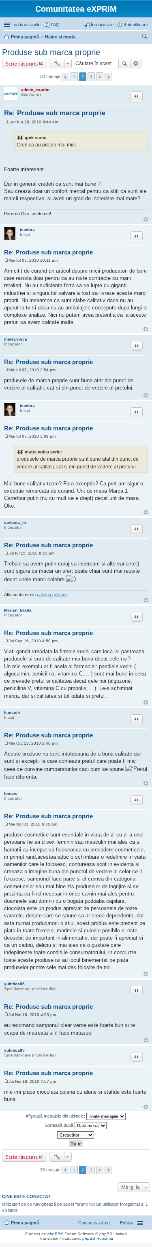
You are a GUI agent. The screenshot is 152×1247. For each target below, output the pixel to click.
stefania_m (15, 522)
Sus (145, 219)
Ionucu (10, 793)
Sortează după (60, 1124)
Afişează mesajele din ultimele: (56, 1115)
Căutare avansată (136, 63)
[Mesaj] (6, 122)
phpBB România (97, 1238)
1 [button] (74, 76)
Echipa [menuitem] (126, 1222)
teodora (27, 229)
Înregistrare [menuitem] (102, 24)
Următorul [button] (108, 77)
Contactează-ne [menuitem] (94, 1222)
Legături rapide (26, 24)
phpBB (53, 1234)
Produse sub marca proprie (51, 52)
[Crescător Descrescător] (76, 1135)
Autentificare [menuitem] (136, 24)
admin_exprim (35, 89)
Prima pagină (25, 1222)
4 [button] (99, 76)
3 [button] (91, 76)
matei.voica (15, 339)
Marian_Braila (18, 610)
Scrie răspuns (22, 63)
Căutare (124, 63)
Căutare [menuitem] (144, 37)
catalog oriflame (52, 594)
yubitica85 (14, 984)
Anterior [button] (65, 77)
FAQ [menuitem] (55, 24)
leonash (12, 712)
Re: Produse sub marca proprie (54, 113)
